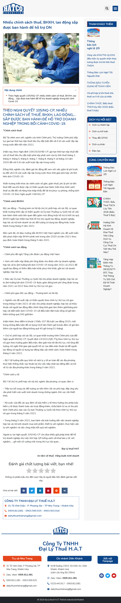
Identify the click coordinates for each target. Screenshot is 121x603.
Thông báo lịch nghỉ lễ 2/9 (93, 45)
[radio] (29, 471)
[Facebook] (101, 575)
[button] (107, 8)
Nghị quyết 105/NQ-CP (34, 110)
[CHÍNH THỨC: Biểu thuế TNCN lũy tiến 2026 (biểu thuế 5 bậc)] (94, 202)
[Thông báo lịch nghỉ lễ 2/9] (94, 171)
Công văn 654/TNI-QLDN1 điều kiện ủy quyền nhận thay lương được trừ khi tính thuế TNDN (101, 60)
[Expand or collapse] (75, 90)
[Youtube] (114, 575)
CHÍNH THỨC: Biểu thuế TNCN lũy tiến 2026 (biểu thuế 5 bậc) (100, 107)
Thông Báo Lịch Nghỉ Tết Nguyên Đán (100, 74)
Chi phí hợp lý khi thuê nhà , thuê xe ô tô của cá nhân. (100, 94)
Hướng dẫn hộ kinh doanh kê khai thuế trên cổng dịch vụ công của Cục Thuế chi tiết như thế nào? (109, 237)
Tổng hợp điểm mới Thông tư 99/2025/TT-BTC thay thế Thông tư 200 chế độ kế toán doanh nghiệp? (109, 274)
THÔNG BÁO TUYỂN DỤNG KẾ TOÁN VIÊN (99, 84)
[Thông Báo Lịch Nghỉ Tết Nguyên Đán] (94, 185)
